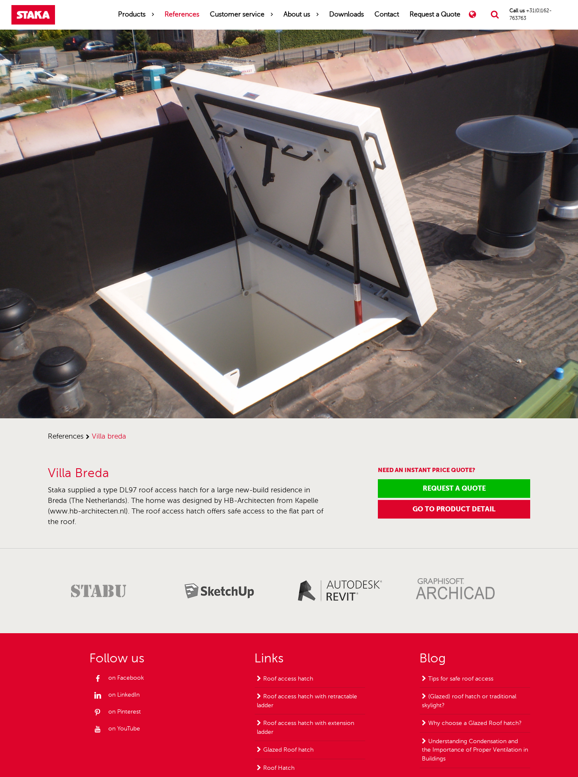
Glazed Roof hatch (288, 750)
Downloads (346, 14)
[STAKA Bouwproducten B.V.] (33, 15)
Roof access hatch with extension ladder (305, 727)
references (66, 436)
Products (132, 14)
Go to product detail (454, 509)
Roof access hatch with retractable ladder (307, 700)
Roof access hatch (288, 678)
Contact (386, 14)
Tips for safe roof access (460, 678)
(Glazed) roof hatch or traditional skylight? (469, 700)
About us (296, 14)
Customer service (237, 14)
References (182, 14)
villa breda (109, 436)
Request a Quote (435, 14)
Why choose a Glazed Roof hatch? (475, 723)
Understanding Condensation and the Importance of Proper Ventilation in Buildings (475, 750)
